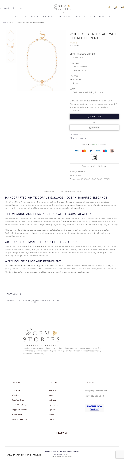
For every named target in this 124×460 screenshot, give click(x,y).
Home (5, 22)
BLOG (93, 16)
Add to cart (95, 117)
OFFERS (47, 16)
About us (104, 16)
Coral (34, 246)
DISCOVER (80, 16)
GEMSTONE (85, 179)
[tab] (49, 191)
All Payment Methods (24, 454)
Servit (67, 454)
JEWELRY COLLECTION (26, 16)
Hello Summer (63, 16)
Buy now (95, 127)
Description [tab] (48, 191)
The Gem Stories (64, 202)
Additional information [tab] (70, 191)
